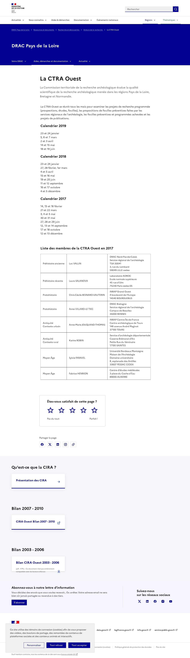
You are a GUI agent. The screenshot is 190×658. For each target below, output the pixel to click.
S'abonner (19, 602)
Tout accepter (79, 645)
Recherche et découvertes (69, 30)
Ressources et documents (44, 30)
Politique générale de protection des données (133, 647)
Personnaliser (34, 645)
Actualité (83, 61)
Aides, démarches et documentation (51, 61)
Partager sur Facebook (42, 444)
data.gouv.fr (102, 630)
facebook (155, 601)
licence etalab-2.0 (68, 654)
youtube (170, 601)
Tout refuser (56, 645)
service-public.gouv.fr (165, 630)
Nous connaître (36, 20)
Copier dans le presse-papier (73, 444)
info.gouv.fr (142, 630)
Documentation (81, 20)
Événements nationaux (107, 20)
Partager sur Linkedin (58, 444)
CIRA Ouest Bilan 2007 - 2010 (35, 521)
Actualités (16, 20)
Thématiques (169, 20)
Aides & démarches (60, 20)
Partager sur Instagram (65, 444)
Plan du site (160, 647)
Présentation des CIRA (31, 480)
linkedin (147, 601)
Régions (148, 20)
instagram (163, 601)
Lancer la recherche (175, 9)
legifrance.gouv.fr (122, 630)
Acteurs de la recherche (93, 30)
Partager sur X (50, 444)
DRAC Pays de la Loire (21, 30)
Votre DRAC (17, 61)
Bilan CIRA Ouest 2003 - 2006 (37, 562)
